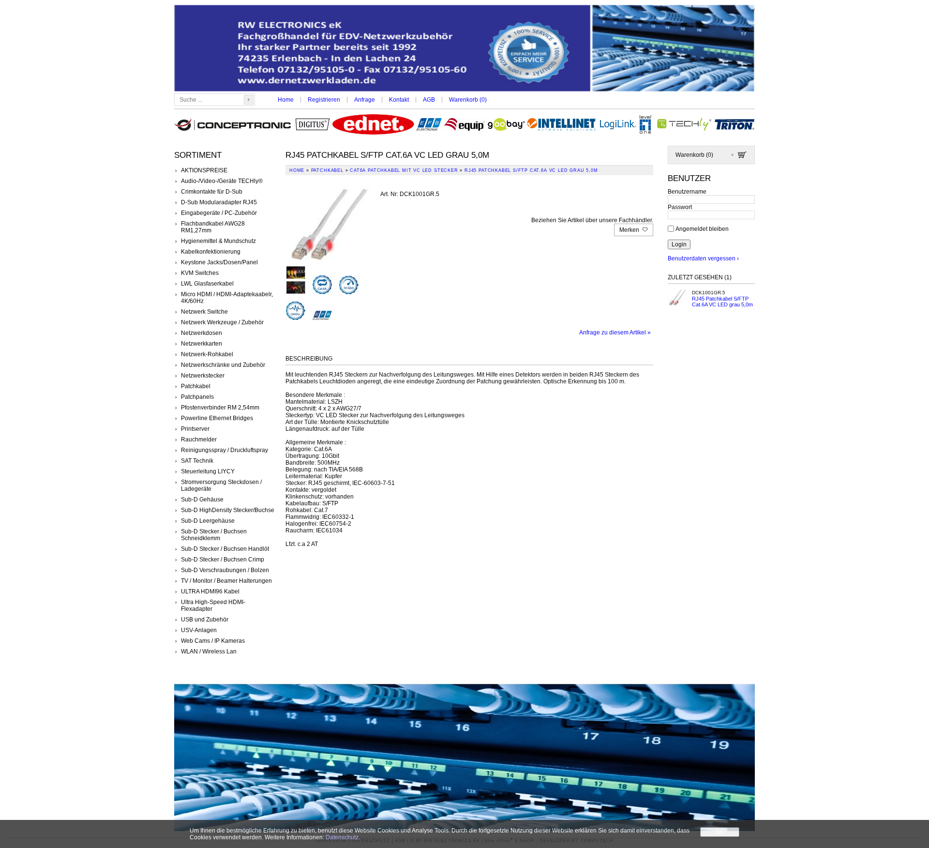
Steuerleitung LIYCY (208, 471)
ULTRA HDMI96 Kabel (210, 591)
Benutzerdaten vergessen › (703, 258)
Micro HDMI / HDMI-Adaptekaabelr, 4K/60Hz (227, 297)
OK (720, 832)
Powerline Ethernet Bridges (217, 418)
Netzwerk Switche (204, 311)
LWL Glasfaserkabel (207, 283)
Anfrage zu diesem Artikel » (615, 332)
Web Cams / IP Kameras (213, 640)
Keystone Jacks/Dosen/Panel (219, 262)
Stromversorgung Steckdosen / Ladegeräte (221, 485)
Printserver (195, 428)
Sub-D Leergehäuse (208, 520)
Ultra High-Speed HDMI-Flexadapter (213, 605)
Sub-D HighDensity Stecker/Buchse (227, 510)
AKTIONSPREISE (204, 170)
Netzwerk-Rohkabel (207, 354)
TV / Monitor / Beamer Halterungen (226, 580)
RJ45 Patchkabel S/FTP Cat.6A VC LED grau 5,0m (722, 301)
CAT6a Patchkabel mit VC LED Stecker (404, 170)
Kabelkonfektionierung (210, 251)
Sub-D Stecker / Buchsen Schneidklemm (214, 535)
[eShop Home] (464, 49)
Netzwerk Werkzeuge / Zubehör (222, 322)
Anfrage (364, 99)
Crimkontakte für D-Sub (211, 191)
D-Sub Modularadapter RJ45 (219, 202)
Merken (630, 230)
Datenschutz (342, 837)
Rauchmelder (199, 439)
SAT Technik (197, 460)
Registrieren (324, 99)
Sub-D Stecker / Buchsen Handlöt (225, 548)
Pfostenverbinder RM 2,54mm (220, 407)
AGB (429, 99)
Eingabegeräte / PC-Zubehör (219, 213)
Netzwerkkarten (201, 343)
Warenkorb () (468, 99)
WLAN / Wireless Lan (209, 651)
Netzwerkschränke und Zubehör (223, 365)
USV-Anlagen (199, 630)
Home (286, 99)
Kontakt (399, 99)
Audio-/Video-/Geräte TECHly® (222, 181)
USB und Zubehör (204, 619)
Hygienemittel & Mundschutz (218, 241)
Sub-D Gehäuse (202, 499)
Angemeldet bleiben (702, 228)
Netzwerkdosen (201, 333)
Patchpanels (197, 397)
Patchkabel (195, 386)
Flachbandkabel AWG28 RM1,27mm (213, 227)
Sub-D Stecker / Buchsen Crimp (222, 559)
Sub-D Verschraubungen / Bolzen (225, 570)
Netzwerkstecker (203, 375)
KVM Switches (200, 273)
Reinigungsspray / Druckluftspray (224, 450)
